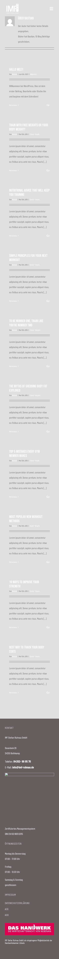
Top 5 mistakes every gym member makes (24, 453)
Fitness (32, 134)
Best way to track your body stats (26, 649)
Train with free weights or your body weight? (28, 127)
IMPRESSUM (10, 894)
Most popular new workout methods (25, 519)
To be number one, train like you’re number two (26, 323)
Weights (37, 330)
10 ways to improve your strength (24, 584)
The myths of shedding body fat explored (28, 388)
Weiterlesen (13, 105)
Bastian (14, 74)
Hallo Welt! (16, 69)
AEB (7, 909)
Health (37, 134)
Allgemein (33, 74)
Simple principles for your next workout (28, 258)
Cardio (32, 199)
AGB (7, 914)
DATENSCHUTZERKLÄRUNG (17, 903)
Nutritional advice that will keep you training (29, 192)
